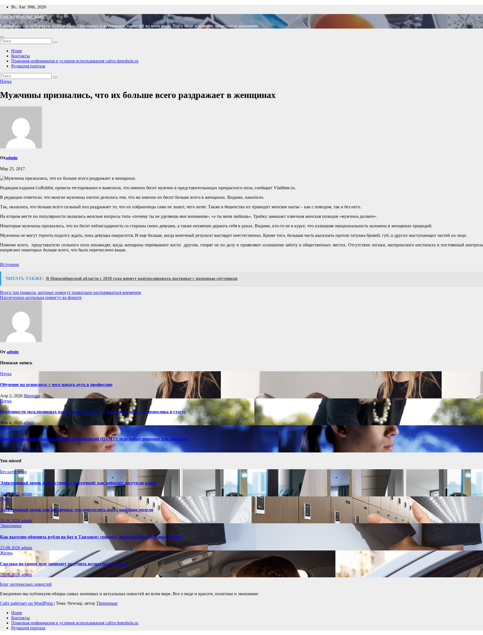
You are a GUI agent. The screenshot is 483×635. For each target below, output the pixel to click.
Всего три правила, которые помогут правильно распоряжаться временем (70, 292)
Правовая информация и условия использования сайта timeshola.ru (74, 61)
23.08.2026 (10, 547)
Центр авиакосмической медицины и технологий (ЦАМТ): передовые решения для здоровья (94, 438)
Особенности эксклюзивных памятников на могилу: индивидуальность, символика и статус (93, 411)
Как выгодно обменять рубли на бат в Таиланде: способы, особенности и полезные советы (91, 536)
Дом (4, 498)
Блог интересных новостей (26, 16)
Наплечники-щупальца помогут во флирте (41, 297)
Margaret (32, 395)
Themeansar (107, 603)
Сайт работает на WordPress (27, 603)
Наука (5, 81)
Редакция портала (28, 66)
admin (12, 157)
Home (16, 50)
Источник (9, 264)
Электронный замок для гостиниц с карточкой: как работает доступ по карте (78, 482)
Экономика (11, 525)
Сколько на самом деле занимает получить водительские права (64, 563)
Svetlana (32, 449)
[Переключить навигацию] (2, 37)
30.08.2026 (10, 493)
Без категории (13, 471)
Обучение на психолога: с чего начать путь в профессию (56, 384)
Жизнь (6, 552)
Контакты (20, 55)
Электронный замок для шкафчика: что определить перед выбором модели (76, 509)
